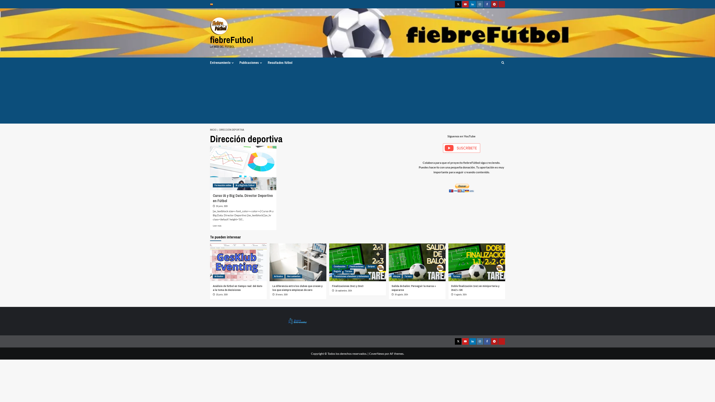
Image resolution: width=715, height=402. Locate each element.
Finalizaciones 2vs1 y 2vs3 (347, 286)
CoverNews (376, 353)
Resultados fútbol (280, 62)
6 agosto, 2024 (460, 294)
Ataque (396, 276)
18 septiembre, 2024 (343, 290)
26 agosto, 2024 (401, 294)
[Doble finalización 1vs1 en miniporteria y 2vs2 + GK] (476, 262)
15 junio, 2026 (222, 294)
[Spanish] (212, 4)
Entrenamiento (220, 62)
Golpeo (371, 266)
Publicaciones (249, 62)
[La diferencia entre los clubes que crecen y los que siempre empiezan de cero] (298, 262)
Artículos (218, 276)
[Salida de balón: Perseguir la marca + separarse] (417, 262)
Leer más (217, 225)
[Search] (502, 62)
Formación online (222, 185)
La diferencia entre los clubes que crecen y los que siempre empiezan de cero (297, 288)
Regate (337, 271)
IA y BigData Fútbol (245, 185)
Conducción (339, 266)
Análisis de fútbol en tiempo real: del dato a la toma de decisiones (237, 288)
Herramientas (293, 276)
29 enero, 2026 (281, 294)
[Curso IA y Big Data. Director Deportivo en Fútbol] (243, 168)
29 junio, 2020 (222, 206)
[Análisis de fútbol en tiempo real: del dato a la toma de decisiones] (238, 262)
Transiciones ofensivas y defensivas (351, 276)
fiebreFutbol (231, 40)
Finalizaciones (356, 266)
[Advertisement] (357, 96)
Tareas (348, 271)
